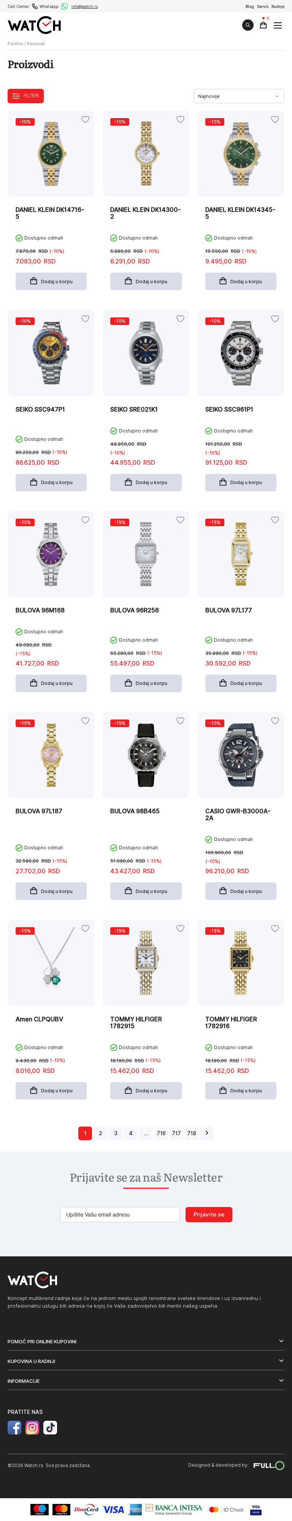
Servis (262, 6)
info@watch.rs (84, 6)
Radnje (277, 6)
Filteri (31, 95)
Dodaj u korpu (57, 281)
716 (161, 1133)
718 (191, 1133)
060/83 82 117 (35, 6)
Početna (15, 43)
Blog (250, 6)
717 (176, 1133)
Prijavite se (209, 1214)
